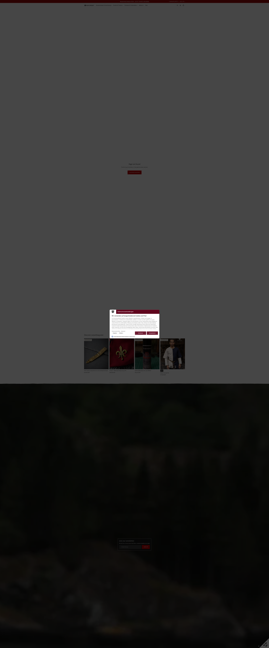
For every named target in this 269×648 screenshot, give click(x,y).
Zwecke (115, 333)
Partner (121, 333)
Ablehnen (140, 333)
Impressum (123, 331)
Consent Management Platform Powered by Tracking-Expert (124, 336)
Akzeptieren (152, 333)
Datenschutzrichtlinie (116, 331)
